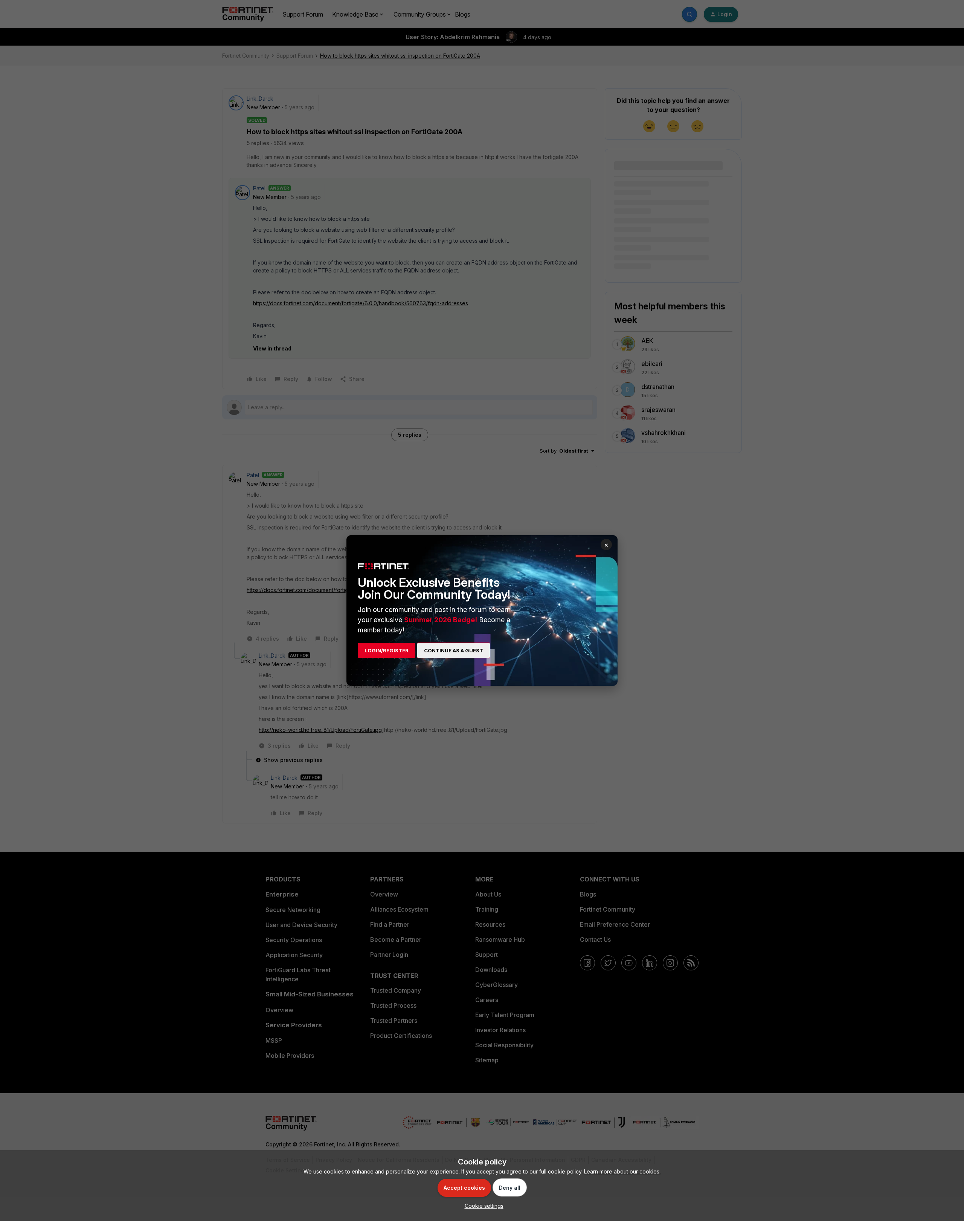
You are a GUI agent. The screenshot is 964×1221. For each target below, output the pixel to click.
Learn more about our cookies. (622, 1171)
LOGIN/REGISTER (387, 650)
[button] (482, 1206)
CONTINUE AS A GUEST (453, 650)
